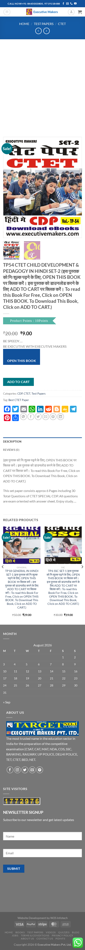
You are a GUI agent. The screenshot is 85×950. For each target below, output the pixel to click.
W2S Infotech (59, 918)
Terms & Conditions (35, 935)
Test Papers (43, 24)
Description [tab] (12, 441)
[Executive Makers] (42, 12)
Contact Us (45, 938)
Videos (51, 932)
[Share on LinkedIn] (60, 416)
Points (60, 938)
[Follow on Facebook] (63, 3)
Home (24, 24)
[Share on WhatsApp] (23, 416)
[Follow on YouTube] (75, 3)
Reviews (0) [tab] (11, 449)
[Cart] (80, 12)
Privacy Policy (62, 935)
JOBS (15, 935)
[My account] (71, 12)
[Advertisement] (42, 84)
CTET (62, 24)
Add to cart (18, 382)
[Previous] (10, 187)
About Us (27, 938)
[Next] (75, 187)
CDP (19, 393)
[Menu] (7, 12)
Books (20, 932)
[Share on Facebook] (30, 416)
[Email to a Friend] (45, 416)
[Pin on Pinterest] (53, 416)
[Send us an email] (67, 3)
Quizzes (63, 932)
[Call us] (71, 3)
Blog (75, 932)
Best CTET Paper (18, 400)
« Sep (6, 702)
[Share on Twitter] (38, 416)
